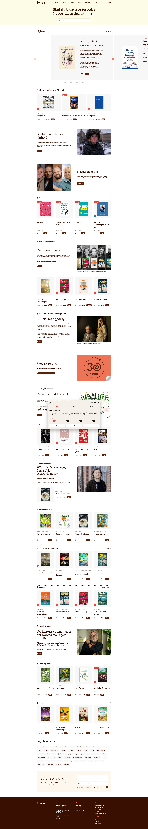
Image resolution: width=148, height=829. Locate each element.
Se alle (107, 703)
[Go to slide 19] (83, 82)
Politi (104, 757)
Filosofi (46, 750)
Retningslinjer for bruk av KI (101, 813)
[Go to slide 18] (82, 82)
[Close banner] (98, 402)
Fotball (79, 750)
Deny (57, 425)
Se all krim (106, 548)
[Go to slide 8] (70, 82)
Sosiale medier (99, 761)
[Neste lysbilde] (113, 59)
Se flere (107, 31)
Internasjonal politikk (43, 754)
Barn (52, 746)
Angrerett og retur (99, 807)
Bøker (56, 2)
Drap (66, 746)
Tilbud (72, 2)
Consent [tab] (56, 406)
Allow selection (74, 425)
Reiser (47, 761)
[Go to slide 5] (66, 82)
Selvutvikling (68, 761)
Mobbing (67, 757)
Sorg (90, 761)
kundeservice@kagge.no (61, 806)
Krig (76, 754)
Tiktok (96, 821)
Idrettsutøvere (101, 750)
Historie (92, 750)
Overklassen (97, 757)
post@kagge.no (59, 819)
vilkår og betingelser (86, 787)
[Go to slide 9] (71, 82)
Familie (106, 746)
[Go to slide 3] (64, 82)
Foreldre (63, 750)
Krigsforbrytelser (84, 754)
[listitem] (82, 57)
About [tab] (91, 406)
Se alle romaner (105, 587)
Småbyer (83, 761)
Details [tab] (74, 406)
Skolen (76, 761)
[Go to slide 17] (81, 82)
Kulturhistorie (95, 754)
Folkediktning (54, 750)
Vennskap (66, 764)
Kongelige (69, 754)
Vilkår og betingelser (99, 805)
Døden (72, 746)
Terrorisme (50, 764)
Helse (85, 750)
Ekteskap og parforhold (83, 746)
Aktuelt (79, 2)
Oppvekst (88, 757)
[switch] (67, 421)
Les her (57, 816)
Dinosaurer (59, 746)
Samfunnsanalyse (57, 761)
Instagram (97, 823)
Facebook (97, 819)
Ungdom (58, 764)
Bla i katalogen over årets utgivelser (45, 372)
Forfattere (87, 2)
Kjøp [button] (87, 74)
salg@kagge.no (59, 811)
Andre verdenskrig (43, 746)
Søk (59, 20)
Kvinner (104, 754)
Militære (60, 757)
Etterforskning (97, 746)
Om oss (95, 2)
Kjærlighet (60, 754)
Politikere (40, 761)
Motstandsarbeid (77, 757)
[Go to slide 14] (77, 82)
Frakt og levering (98, 809)
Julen (53, 754)
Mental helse (51, 757)
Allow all (90, 425)
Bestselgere (64, 2)
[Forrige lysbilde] (35, 59)
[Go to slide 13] (76, 82)
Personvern (97, 811)
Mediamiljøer (41, 757)
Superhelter (41, 764)
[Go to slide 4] (65, 82)
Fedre (39, 750)
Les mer (39, 151)
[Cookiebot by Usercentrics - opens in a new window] (91, 403)
